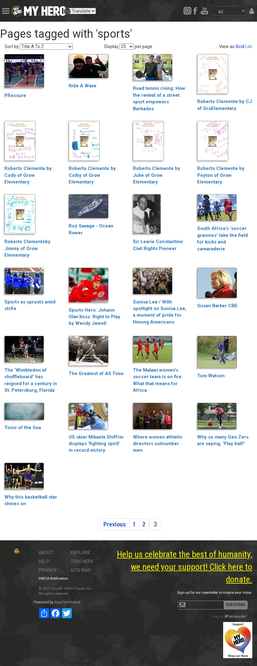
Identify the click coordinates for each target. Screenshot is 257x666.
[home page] (44, 9)
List (248, 46)
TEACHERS (82, 561)
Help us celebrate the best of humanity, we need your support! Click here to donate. (184, 567)
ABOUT (46, 552)
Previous (114, 524)
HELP (44, 561)
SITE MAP (81, 570)
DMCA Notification (53, 578)
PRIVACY (48, 570)
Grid (239, 46)
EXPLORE (80, 552)
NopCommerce (68, 602)
